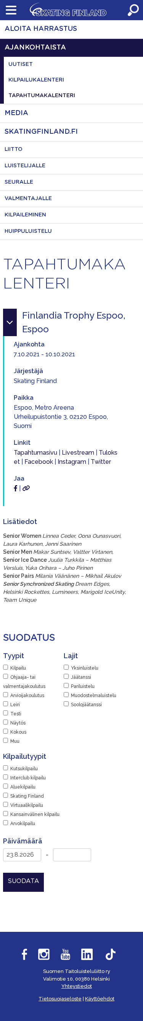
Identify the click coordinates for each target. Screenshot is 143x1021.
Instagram (72, 461)
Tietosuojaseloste (60, 999)
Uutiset (20, 64)
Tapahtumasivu (35, 452)
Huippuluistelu (28, 231)
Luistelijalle (25, 165)
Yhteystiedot (76, 986)
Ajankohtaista (35, 47)
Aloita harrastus (41, 29)
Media (16, 113)
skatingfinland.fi (41, 131)
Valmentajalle (28, 198)
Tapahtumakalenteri (41, 95)
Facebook (38, 461)
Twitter (101, 461)
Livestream (78, 452)
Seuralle (19, 182)
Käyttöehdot (99, 999)
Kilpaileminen (25, 215)
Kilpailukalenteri (36, 80)
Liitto (13, 149)
